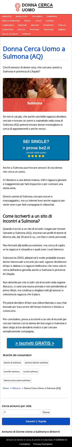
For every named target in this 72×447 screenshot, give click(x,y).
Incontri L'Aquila (36, 421)
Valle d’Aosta (10, 34)
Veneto (26, 34)
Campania (52, 16)
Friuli (27, 21)
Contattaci (24, 444)
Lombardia (8, 25)
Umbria (62, 30)
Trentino (49, 30)
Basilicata (22, 16)
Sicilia (21, 30)
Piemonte (48, 25)
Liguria (50, 21)
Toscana (34, 30)
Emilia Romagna (11, 21)
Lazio (38, 21)
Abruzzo (7, 16)
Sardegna (7, 30)
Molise (35, 25)
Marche (22, 25)
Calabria (37, 16)
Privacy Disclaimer (43, 444)
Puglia (62, 25)
